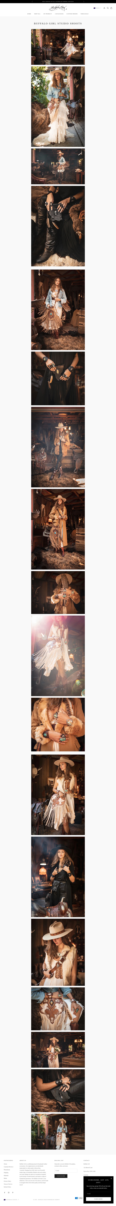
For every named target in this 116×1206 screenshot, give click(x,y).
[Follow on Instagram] (8, 1192)
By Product (48, 13)
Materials (6, 1175)
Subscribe (98, 1199)
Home (29, 13)
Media (5, 1178)
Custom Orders (72, 13)
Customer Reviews (8, 1166)
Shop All (37, 13)
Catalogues (59, 13)
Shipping (6, 1172)
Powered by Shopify (54, 1199)
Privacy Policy (7, 1181)
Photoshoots (7, 1169)
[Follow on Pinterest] (13, 1192)
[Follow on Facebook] (4, 1192)
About (5, 1164)
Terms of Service (8, 1184)
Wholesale (85, 13)
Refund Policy (7, 1187)
